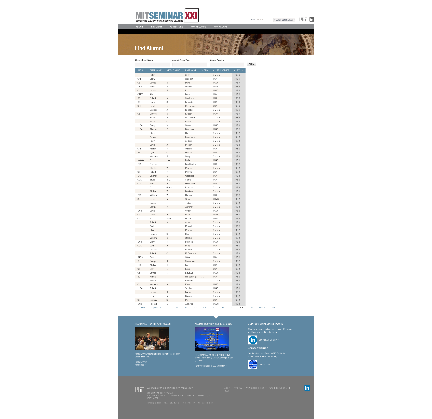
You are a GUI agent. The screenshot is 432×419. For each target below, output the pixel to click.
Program (156, 26)
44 (204, 307)
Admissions (176, 26)
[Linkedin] (311, 18)
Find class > (140, 364)
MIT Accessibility (205, 402)
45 (213, 307)
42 (186, 307)
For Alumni (220, 26)
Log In (260, 19)
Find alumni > (141, 362)
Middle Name (173, 70)
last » (274, 307)
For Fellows (198, 26)
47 (232, 307)
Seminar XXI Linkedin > (269, 339)
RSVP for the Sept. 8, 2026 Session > (211, 365)
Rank (140, 70)
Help (253, 19)
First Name (155, 70)
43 (195, 307)
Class (237, 70)
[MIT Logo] (303, 18)
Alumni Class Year (181, 60)
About (139, 26)
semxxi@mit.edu (154, 402)
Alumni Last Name (144, 60)
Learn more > (264, 364)
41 (177, 307)
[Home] (158, 15)
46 (223, 307)
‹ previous (156, 307)
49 (251, 307)
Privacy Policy (188, 402)
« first (142, 307)
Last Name (190, 70)
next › (262, 307)
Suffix (204, 70)
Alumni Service (217, 60)
